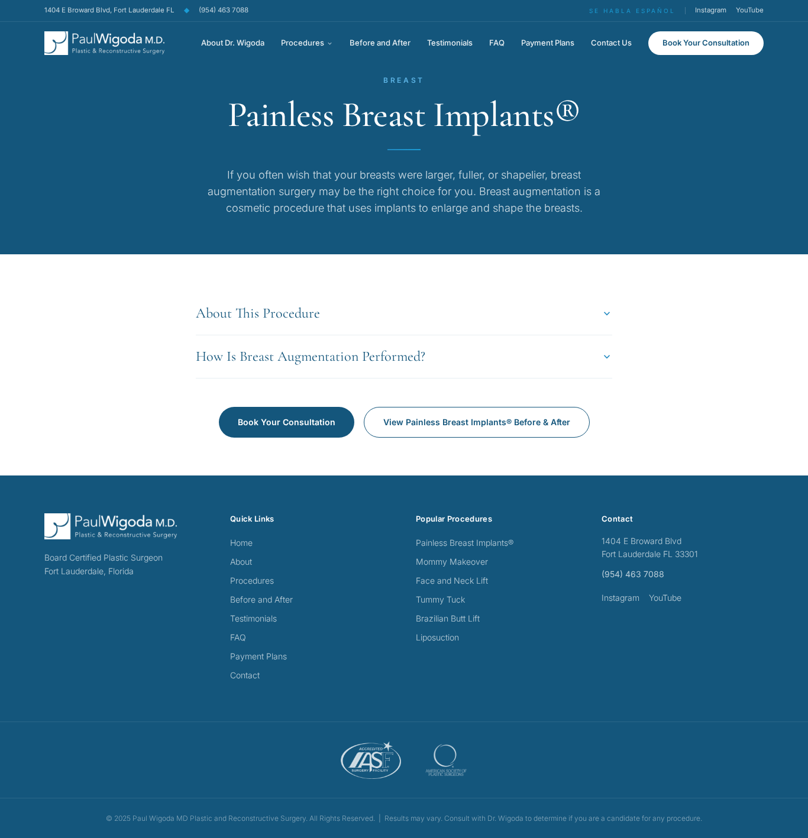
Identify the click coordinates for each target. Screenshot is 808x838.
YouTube (750, 10)
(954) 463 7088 (223, 10)
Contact (245, 675)
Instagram (710, 10)
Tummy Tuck (440, 599)
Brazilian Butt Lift (448, 618)
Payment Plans (547, 42)
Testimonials (450, 42)
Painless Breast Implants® (464, 543)
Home (241, 543)
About (241, 561)
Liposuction (437, 637)
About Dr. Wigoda (232, 42)
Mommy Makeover (452, 561)
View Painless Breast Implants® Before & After (476, 422)
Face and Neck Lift (452, 580)
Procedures (302, 42)
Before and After (380, 42)
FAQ (497, 42)
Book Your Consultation (705, 42)
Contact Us (611, 42)
